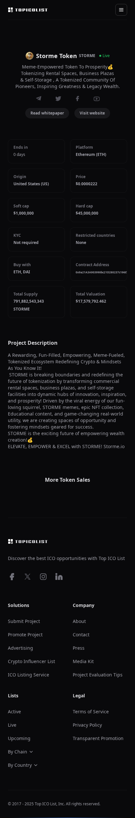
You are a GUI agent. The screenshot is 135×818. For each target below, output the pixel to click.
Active (14, 711)
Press (79, 648)
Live (12, 725)
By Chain (17, 752)
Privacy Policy (87, 725)
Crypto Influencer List (31, 661)
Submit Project (24, 621)
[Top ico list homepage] (28, 9)
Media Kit (83, 661)
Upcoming (19, 738)
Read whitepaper (47, 113)
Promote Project (25, 634)
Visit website (92, 113)
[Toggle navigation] (121, 10)
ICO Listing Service (28, 675)
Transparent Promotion (98, 738)
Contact (81, 634)
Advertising (20, 648)
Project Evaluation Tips (98, 675)
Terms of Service (91, 711)
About (79, 621)
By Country (20, 765)
